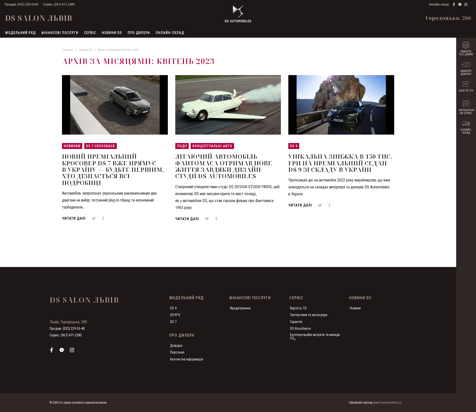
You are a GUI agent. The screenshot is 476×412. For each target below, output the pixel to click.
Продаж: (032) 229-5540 (21, 4)
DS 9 (294, 146)
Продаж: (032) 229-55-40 (67, 328)
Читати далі (74, 218)
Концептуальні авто (212, 146)
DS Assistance (300, 328)
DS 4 (173, 308)
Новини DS (85, 50)
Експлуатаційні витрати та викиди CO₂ (315, 336)
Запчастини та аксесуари (308, 315)
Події (182, 146)
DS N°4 (175, 315)
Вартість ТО (298, 308)
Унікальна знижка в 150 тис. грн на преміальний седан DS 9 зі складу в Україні (340, 163)
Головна (67, 50)
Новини (355, 308)
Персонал (177, 352)
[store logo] (238, 14)
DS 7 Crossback (100, 146)
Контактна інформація (186, 359)
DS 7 (173, 322)
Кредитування (240, 308)
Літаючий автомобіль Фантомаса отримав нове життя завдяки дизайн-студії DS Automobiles (223, 166)
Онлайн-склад (439, 4)
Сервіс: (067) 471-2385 (59, 4)
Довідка (176, 346)
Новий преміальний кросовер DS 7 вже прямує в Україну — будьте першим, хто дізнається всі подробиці (113, 169)
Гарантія (296, 322)
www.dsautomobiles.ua (387, 402)
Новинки (72, 146)
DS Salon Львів (38, 18)
